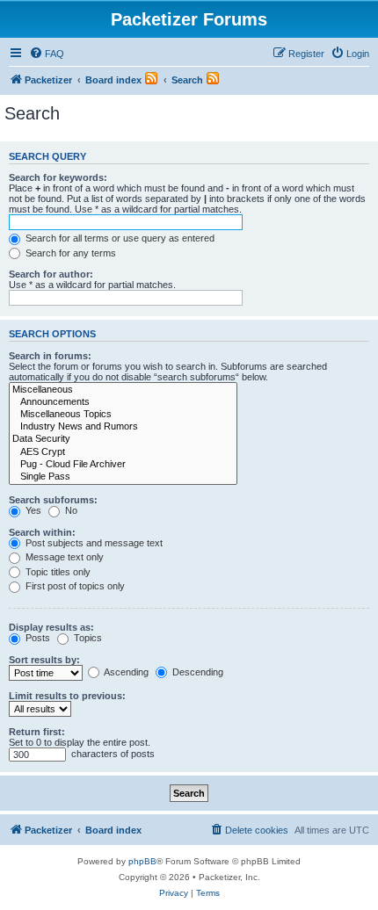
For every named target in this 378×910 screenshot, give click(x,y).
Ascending (125, 672)
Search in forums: (50, 355)
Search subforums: (53, 500)
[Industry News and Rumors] (123, 427)
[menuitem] (46, 53)
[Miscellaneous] (123, 390)
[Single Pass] (123, 477)
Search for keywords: (58, 177)
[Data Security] (123, 439)
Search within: (42, 532)
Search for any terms (69, 253)
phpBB (142, 861)
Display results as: (51, 627)
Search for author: (51, 274)
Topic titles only (57, 572)
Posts (36, 637)
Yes (32, 510)
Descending (196, 672)
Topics (86, 637)
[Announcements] (123, 402)
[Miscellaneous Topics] (123, 414)
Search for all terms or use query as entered (118, 238)
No (69, 510)
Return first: (37, 731)
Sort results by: (44, 659)
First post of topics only (74, 586)
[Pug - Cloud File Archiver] (123, 465)
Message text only (63, 557)
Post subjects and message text (93, 543)
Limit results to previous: (67, 695)
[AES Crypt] (123, 452)
